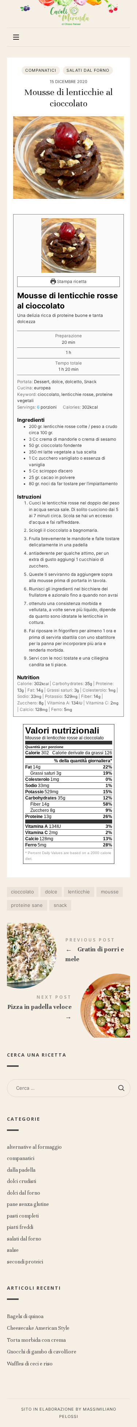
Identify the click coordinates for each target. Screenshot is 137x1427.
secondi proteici (25, 1262)
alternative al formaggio (34, 1147)
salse (13, 1250)
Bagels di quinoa (25, 1316)
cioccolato (22, 892)
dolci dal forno (23, 1193)
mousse (110, 892)
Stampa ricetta (71, 281)
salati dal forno (87, 70)
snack (60, 905)
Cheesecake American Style (38, 1328)
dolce (51, 892)
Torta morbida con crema (36, 1340)
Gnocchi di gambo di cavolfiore (41, 1352)
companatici (40, 70)
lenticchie (79, 892)
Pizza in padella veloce (68, 1009)
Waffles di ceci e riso (30, 1364)
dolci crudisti (21, 1181)
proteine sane (27, 905)
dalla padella (21, 1170)
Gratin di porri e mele (68, 951)
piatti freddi (20, 1227)
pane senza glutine (28, 1204)
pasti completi (23, 1216)
